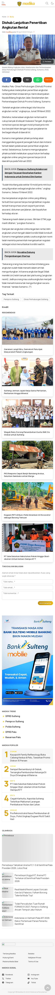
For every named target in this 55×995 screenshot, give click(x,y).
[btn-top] (47, 987)
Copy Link (48, 79)
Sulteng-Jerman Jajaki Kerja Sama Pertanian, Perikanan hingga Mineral (25, 392)
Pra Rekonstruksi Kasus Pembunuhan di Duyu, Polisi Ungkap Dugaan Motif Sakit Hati (30, 816)
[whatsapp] (37, 79)
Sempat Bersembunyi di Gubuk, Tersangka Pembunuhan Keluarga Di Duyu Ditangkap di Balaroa (28, 772)
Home (4, 17)
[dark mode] (52, 3)
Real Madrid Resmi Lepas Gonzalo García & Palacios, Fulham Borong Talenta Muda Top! (31, 892)
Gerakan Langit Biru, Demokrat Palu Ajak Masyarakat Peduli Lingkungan (23, 350)
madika (9, 32)
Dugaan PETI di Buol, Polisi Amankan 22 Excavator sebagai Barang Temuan (27, 516)
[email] (27, 79)
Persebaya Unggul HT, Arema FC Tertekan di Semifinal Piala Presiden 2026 (32, 878)
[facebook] (6, 79)
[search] (47, 3)
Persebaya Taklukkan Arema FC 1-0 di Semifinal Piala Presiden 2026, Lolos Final (27, 866)
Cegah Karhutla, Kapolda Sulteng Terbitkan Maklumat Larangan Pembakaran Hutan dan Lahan (27, 801)
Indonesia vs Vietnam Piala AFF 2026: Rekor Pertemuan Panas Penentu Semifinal (32, 921)
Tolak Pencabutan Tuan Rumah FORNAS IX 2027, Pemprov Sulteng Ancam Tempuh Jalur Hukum (31, 906)
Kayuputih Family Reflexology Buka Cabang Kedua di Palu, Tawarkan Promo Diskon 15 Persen (30, 757)
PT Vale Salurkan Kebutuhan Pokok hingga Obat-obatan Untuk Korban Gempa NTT (27, 557)
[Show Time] (34, 32)
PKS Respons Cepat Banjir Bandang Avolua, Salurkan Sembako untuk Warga (24, 474)
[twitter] (16, 79)
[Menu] (3, 3)
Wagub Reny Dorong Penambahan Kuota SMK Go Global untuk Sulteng (27, 433)
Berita (12, 17)
